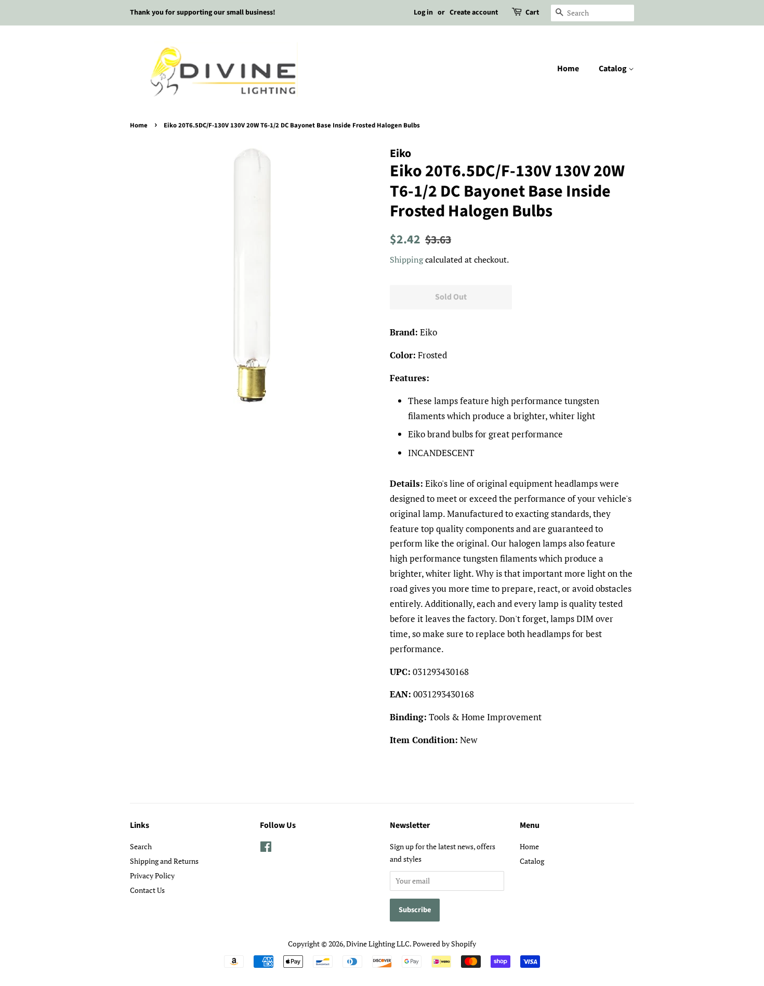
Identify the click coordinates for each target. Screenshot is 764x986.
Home (568, 68)
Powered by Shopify (444, 944)
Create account (474, 12)
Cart (532, 12)
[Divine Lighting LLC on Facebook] (266, 848)
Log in (423, 12)
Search (141, 846)
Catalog (613, 68)
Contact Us (147, 890)
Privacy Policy (152, 875)
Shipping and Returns (164, 861)
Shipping (406, 259)
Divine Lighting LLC (378, 944)
